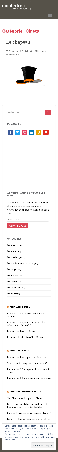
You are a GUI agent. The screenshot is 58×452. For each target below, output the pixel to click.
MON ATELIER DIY (20, 306)
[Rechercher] (48, 112)
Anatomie (16, 245)
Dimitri (30, 51)
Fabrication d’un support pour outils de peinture (26, 315)
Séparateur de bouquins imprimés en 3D (27, 363)
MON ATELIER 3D (19, 350)
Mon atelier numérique (25, 391)
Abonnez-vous (17, 225)
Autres (14, 251)
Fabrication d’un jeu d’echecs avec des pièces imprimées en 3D (26, 323)
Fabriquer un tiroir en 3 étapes (22, 331)
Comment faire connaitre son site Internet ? (29, 412)
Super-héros (17, 287)
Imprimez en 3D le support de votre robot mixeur (28, 370)
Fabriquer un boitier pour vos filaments (26, 357)
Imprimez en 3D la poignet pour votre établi (29, 377)
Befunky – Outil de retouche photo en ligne (28, 418)
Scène (14, 281)
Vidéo (14, 293)
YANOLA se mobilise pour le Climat (24, 398)
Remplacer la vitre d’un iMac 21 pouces (26, 337)
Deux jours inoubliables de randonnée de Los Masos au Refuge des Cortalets (27, 405)
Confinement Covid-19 (22, 263)
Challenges (16, 257)
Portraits (15, 275)
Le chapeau (18, 42)
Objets (14, 269)
